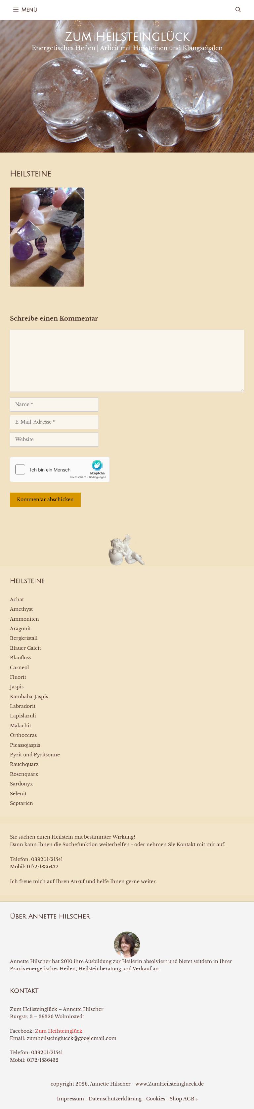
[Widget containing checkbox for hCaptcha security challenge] (60, 469)
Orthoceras (23, 735)
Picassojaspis (25, 745)
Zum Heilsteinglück (127, 36)
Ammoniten (24, 619)
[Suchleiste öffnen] (238, 10)
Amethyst (21, 609)
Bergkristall (24, 638)
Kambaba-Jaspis (29, 697)
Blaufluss (20, 658)
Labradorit (22, 706)
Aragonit (20, 629)
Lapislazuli (23, 716)
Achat (17, 600)
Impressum (70, 1099)
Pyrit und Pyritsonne (35, 755)
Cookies (155, 1099)
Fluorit (18, 677)
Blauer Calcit (25, 648)
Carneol (19, 668)
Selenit (18, 794)
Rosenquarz (24, 774)
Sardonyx (21, 784)
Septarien (21, 803)
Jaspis (16, 687)
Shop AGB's (183, 1099)
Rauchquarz (24, 764)
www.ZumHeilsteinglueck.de (169, 1084)
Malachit (20, 726)
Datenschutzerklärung (115, 1099)
